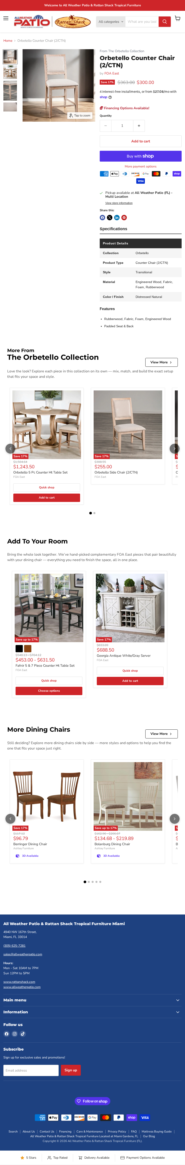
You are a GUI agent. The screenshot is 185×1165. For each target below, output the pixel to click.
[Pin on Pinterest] (124, 217)
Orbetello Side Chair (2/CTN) (116, 472)
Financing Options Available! (126, 108)
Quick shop (46, 487)
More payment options (141, 166)
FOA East (111, 73)
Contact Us (47, 1132)
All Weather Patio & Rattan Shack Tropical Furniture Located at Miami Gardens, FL (84, 1136)
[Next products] (175, 449)
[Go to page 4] (96, 882)
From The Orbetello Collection (122, 51)
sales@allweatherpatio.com (22, 954)
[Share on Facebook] (102, 217)
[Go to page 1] (90, 513)
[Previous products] (10, 449)
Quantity (106, 116)
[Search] (165, 21)
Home (7, 41)
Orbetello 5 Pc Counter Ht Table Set (40, 472)
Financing (65, 1132)
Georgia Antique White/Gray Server (123, 655)
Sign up (71, 1070)
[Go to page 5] (100, 882)
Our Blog (149, 1136)
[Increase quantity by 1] (139, 126)
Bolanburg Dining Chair (112, 844)
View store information (119, 203)
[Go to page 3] (93, 882)
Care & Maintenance (89, 1132)
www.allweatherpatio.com (22, 987)
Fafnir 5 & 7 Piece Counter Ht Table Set (45, 665)
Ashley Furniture (23, 848)
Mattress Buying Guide (157, 1132)
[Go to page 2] (94, 513)
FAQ (134, 1132)
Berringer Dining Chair (30, 844)
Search (13, 1132)
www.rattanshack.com (19, 982)
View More (159, 362)
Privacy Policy (117, 1132)
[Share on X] (109, 217)
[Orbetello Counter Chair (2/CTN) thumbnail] (10, 57)
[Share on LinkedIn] (117, 217)
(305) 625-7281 (14, 946)
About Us (29, 1132)
